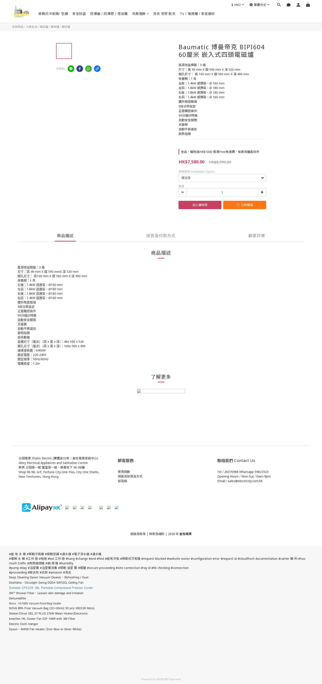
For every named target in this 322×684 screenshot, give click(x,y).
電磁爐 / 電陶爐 (49, 27)
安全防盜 (79, 13)
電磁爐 (66, 27)
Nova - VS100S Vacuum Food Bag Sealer (35, 603)
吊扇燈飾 (139, 13)
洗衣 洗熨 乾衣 (164, 13)
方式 (139, 476)
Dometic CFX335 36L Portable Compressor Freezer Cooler (51, 588)
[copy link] (97, 68)
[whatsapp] (88, 68)
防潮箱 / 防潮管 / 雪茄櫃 (109, 13)
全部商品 (17, 27)
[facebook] (79, 68)
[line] (71, 68)
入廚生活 (31, 27)
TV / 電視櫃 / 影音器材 (197, 13)
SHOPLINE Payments (168, 679)
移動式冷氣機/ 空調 (53, 13)
